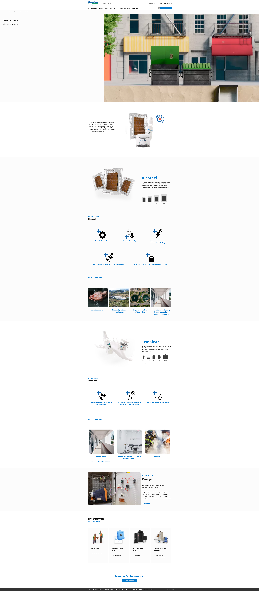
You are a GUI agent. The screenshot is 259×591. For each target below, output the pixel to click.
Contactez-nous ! (167, 8)
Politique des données (136, 589)
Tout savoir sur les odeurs (164, 3)
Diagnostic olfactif (97, 553)
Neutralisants (159, 555)
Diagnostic (94, 8)
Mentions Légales (96, 589)
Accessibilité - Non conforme (110, 589)
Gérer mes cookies (148, 589)
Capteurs (101, 8)
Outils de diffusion (160, 557)
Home (4, 12)
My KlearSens (117, 555)
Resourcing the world (106, 3)
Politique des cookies (124, 589)
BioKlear (136, 557)
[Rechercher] (159, 8)
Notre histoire (153, 3)
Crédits (88, 589)
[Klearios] (92, 3)
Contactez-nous (129, 580)
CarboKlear (137, 555)
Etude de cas (135, 8)
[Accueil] (88, 8)
